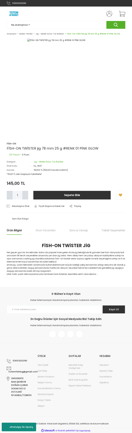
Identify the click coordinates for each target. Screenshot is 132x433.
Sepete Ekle (72, 195)
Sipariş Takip (106, 370)
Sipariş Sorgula (46, 394)
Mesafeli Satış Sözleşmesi (76, 366)
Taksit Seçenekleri (114, 230)
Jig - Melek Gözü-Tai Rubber (48, 161)
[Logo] (14, 14)
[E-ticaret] (66, 430)
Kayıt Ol (114, 309)
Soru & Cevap (78, 230)
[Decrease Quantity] (10, 195)
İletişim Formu (45, 382)
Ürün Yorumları (46, 230)
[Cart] (121, 14)
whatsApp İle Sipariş (21, 427)
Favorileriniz (106, 376)
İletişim (41, 405)
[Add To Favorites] (120, 195)
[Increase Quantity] (25, 195)
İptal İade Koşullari (78, 379)
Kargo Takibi (44, 400)
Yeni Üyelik (43, 364)
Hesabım (104, 364)
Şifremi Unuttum (46, 376)
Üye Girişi (42, 370)
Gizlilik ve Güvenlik (78, 373)
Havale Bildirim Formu (49, 388)
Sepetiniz (104, 382)
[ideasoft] (48, 430)
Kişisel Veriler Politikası (80, 385)
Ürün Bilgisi (14, 230)
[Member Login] (108, 14)
